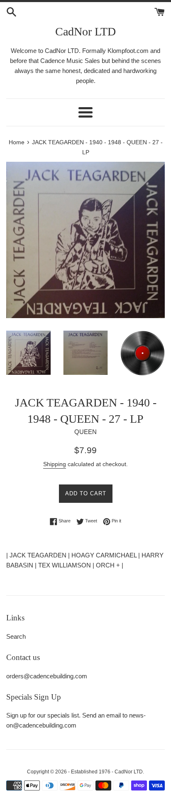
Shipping (54, 464)
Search (16, 636)
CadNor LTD (85, 31)
